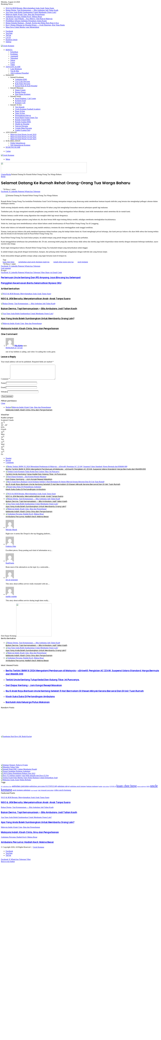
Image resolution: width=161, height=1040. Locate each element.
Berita (9, 50)
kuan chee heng (8, 262)
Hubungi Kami (13, 147)
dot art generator (12, 580)
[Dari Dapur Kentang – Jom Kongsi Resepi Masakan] (26, 477)
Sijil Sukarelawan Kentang (20, 145)
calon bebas (106, 786)
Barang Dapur (20, 92)
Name (3, 383)
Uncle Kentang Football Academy (28, 109)
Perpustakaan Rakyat (23, 115)
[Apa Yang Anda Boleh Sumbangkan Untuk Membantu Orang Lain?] (27, 314)
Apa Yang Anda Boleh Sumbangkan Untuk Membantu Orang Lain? (31, 12)
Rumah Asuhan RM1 (23, 122)
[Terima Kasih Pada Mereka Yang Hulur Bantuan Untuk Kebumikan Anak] (29, 778)
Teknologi (14, 58)
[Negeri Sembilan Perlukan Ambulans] (15, 771)
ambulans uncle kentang (78, 786)
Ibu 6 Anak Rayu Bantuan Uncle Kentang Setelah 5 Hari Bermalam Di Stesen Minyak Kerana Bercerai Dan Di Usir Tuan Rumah (63, 484)
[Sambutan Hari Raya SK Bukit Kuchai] (16, 736)
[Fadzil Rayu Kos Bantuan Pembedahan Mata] (24, 734)
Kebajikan (14, 52)
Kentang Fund (20, 101)
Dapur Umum (20, 90)
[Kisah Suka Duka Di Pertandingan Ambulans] (23, 487)
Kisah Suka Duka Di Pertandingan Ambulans (26, 489)
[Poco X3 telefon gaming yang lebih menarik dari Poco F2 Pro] (25, 776)
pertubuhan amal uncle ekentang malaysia (33, 262)
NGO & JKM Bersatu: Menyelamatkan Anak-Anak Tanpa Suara (30, 8)
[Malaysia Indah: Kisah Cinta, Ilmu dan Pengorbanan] (21, 323)
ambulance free (7, 786)
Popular (8, 458)
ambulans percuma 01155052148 (43, 786)
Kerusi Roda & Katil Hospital (26, 86)
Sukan (12, 60)
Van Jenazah (19, 107)
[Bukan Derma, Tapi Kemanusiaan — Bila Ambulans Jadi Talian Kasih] (28, 304)
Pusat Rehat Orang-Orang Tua (26, 118)
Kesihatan (14, 54)
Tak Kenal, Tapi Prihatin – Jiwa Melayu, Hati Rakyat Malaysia (29, 19)
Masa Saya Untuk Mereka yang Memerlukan (22, 27)
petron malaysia (141, 786)
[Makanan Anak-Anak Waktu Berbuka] (16, 780)
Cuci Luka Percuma (22, 82)
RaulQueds (10, 563)
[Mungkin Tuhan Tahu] (10, 767)
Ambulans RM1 (21, 79)
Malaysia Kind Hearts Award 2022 (23, 137)
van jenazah (34, 790)
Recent (8, 460)
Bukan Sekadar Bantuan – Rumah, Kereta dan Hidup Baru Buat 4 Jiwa (32, 23)
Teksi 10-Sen (20, 113)
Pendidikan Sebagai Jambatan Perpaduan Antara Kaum (26, 21)
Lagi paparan (6, 268)
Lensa (12, 62)
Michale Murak (11, 530)
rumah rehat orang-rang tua (63, 262)
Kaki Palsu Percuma (22, 84)
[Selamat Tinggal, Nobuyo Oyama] (14, 765)
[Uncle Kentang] (7, 46)
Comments (10, 462)
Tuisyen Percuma (21, 126)
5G (2, 786)
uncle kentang (83, 262)
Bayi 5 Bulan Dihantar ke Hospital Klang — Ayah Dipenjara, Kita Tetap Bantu (35, 25)
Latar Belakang (16, 69)
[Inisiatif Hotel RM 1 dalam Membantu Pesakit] (19, 769)
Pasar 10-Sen (20, 111)
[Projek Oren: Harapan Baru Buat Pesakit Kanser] (24, 763)
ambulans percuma (20, 786)
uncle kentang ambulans (21, 790)
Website (4, 392)
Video (12, 65)
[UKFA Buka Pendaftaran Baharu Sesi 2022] (18, 773)
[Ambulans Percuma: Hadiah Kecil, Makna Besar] (25, 514)
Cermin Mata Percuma (23, 128)
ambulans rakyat (63, 786)
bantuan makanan (92, 786)
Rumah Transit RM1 (22, 120)
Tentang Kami (13, 67)
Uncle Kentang (38, 847)
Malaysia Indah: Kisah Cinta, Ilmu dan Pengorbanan (25, 14)
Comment (5, 379)
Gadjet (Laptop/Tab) (22, 130)
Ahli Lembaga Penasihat (19, 73)
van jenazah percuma (46, 790)
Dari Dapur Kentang (22, 94)
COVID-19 (112, 786)
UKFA (148, 786)
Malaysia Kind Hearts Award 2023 (23, 139)
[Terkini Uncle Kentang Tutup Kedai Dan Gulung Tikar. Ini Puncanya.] (33, 472)
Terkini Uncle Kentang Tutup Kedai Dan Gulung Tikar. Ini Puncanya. (36, 474)
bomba (100, 786)
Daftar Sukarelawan (17, 143)
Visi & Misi (14, 71)
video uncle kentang (62, 790)
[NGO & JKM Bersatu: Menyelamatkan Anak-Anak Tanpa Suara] (26, 294)
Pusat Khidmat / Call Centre (25, 98)
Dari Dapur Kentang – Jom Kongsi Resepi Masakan (29, 479)
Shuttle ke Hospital (22, 124)
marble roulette (11, 596)
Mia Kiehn (18, 346)
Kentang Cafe (20, 103)
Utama (3, 174)
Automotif (14, 56)
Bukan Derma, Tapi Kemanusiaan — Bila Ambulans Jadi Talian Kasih (32, 10)
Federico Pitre (11, 546)
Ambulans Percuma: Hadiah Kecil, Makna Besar (24, 17)
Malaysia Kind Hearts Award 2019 (23, 135)
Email (3, 387)
